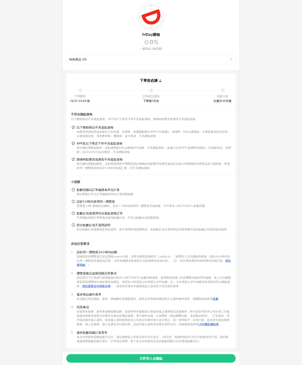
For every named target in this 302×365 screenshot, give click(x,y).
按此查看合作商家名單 (96, 286)
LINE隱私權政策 (208, 324)
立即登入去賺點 (151, 358)
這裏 (215, 299)
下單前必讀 (149, 80)
